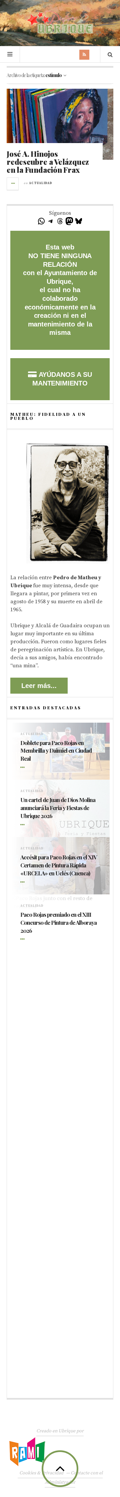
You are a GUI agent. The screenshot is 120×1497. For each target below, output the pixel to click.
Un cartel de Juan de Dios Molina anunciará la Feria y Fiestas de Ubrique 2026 (57, 807)
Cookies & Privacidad (41, 1473)
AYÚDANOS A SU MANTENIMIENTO (62, 379)
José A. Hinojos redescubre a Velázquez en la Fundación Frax (48, 162)
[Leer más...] (13, 184)
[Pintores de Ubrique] (60, 22)
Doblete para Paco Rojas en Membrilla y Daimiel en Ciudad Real (56, 750)
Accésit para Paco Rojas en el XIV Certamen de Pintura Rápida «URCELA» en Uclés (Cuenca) (58, 865)
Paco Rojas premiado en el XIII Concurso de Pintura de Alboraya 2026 (58, 922)
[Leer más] (23, 768)
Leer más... (39, 685)
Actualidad (40, 183)
